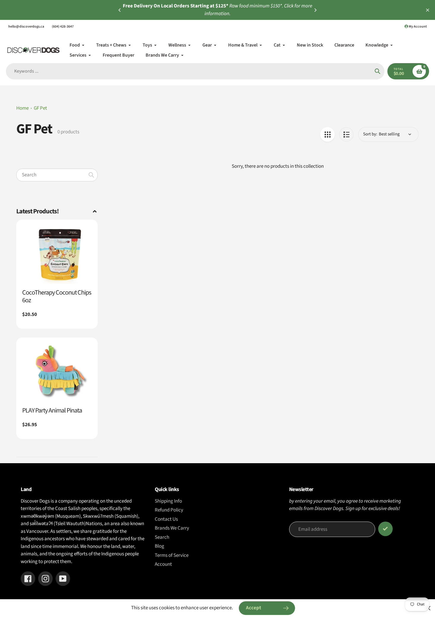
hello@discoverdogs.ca (26, 26)
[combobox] (57, 175)
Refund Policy (169, 510)
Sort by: (370, 134)
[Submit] (385, 529)
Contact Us (166, 519)
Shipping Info (168, 501)
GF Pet (40, 108)
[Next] (315, 10)
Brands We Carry (172, 528)
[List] (346, 134)
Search (162, 537)
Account (163, 564)
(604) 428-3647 (63, 26)
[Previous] (120, 10)
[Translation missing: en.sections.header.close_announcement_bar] (428, 10)
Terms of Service (171, 555)
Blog (159, 546)
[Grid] (327, 134)
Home (22, 108)
